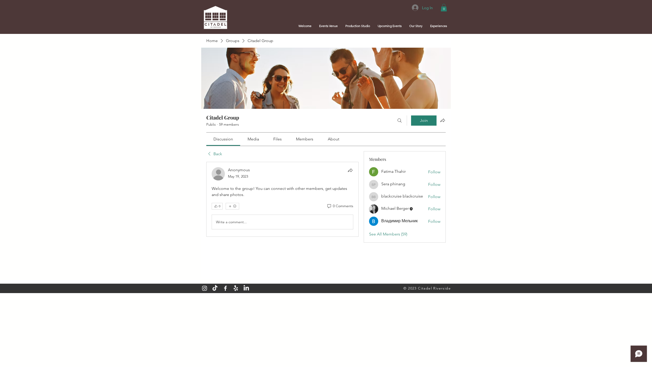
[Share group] (443, 120)
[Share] (350, 170)
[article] (282, 199)
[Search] (400, 120)
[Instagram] (204, 288)
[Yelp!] (236, 288)
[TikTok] (215, 288)
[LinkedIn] (246, 288)
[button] (444, 7)
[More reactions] (232, 206)
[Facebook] (225, 288)
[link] (223, 139)
